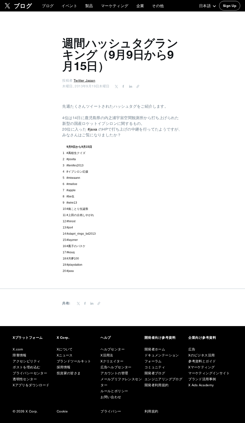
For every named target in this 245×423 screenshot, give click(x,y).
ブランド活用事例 (202, 379)
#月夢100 (73, 258)
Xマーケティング (201, 367)
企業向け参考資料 (202, 337)
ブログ (48, 5)
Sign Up (229, 6)
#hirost (71, 221)
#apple (71, 190)
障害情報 (20, 355)
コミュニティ (155, 367)
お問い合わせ (110, 397)
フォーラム (153, 361)
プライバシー (110, 411)
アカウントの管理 (114, 373)
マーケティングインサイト (209, 373)
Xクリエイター (111, 361)
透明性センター (25, 379)
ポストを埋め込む (26, 367)
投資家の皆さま (69, 373)
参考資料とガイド (202, 361)
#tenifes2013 (75, 165)
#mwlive (72, 184)
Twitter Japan (84, 80)
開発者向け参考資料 (160, 337)
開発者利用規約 (157, 385)
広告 (191, 349)
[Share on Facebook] (122, 86)
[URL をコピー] (137, 86)
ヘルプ (105, 337)
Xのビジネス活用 (201, 355)
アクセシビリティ (26, 361)
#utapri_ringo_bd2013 (81, 233)
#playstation (74, 264)
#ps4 (70, 227)
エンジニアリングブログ (163, 379)
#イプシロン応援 (77, 171)
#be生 (70, 196)
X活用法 (106, 355)
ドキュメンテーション (162, 355)
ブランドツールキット (74, 361)
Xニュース (65, 355)
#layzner (72, 240)
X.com (18, 349)
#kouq (71, 252)
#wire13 (72, 202)
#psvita (71, 159)
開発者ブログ (155, 373)
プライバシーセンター (30, 373)
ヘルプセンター (112, 349)
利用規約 (151, 411)
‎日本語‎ (205, 5)
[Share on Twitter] (116, 86)
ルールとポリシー (114, 391)
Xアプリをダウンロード (31, 385)
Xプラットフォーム (28, 337)
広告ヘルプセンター (116, 367)
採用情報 (64, 367)
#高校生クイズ (76, 153)
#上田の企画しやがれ (80, 215)
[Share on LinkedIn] (130, 86)
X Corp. (63, 337)
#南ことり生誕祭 (77, 209)
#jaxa (92, 129)
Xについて (65, 349)
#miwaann (73, 178)
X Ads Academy (201, 385)
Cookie (62, 411)
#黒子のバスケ (76, 246)
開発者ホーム (155, 349)
